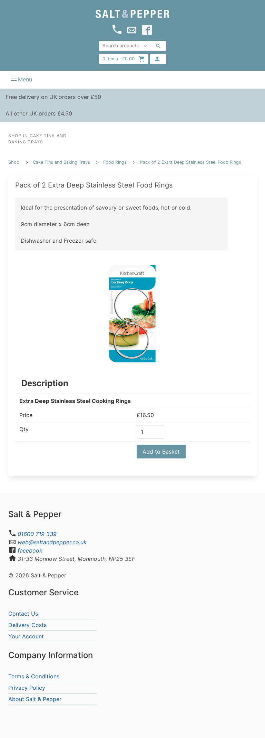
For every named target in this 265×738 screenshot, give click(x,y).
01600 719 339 (37, 533)
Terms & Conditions (33, 676)
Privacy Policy (26, 687)
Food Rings (115, 162)
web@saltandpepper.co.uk (52, 542)
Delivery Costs (27, 624)
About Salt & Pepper (34, 699)
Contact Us (23, 613)
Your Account (26, 636)
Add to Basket (161, 451)
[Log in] (158, 59)
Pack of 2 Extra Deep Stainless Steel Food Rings (190, 162)
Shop (13, 162)
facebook (30, 550)
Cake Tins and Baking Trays (61, 162)
